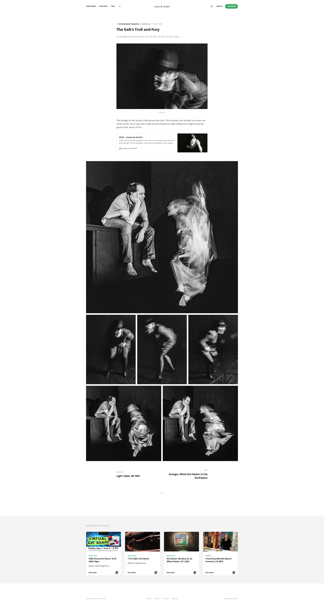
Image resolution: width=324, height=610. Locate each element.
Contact (166, 598)
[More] (120, 6)
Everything (91, 6)
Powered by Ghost (231, 598)
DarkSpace (146, 24)
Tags (113, 6)
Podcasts (103, 6)
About (157, 598)
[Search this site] (212, 6)
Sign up (175, 598)
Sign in (219, 6)
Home (148, 598)
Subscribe (231, 6)
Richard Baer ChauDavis (129, 24)
